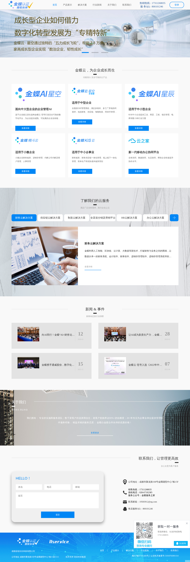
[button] (85, 52)
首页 (55, 5)
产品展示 (67, 5)
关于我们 (112, 5)
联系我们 (126, 5)
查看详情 (25, 128)
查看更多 (95, 433)
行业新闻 (97, 5)
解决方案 (82, 5)
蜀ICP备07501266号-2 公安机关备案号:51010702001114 (155, 556)
